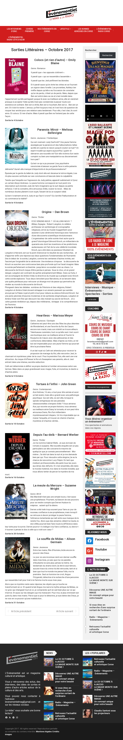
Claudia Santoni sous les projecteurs (105, 712)
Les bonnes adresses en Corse (83, 30)
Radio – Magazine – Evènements (99, 618)
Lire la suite (92, 299)
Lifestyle (64, 29)
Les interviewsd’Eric (14, 30)
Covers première (29, 30)
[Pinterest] (13, 717)
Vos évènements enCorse (46, 30)
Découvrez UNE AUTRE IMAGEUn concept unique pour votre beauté (101, 594)
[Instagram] (17, 717)
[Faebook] (6, 717)
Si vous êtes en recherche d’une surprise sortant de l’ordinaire (102, 608)
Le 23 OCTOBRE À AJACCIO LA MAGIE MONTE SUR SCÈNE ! (101, 579)
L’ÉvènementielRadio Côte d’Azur (16, 38)
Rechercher (91, 50)
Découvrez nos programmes (98, 387)
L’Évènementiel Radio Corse (104, 30)
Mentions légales (44, 731)
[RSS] (10, 717)
